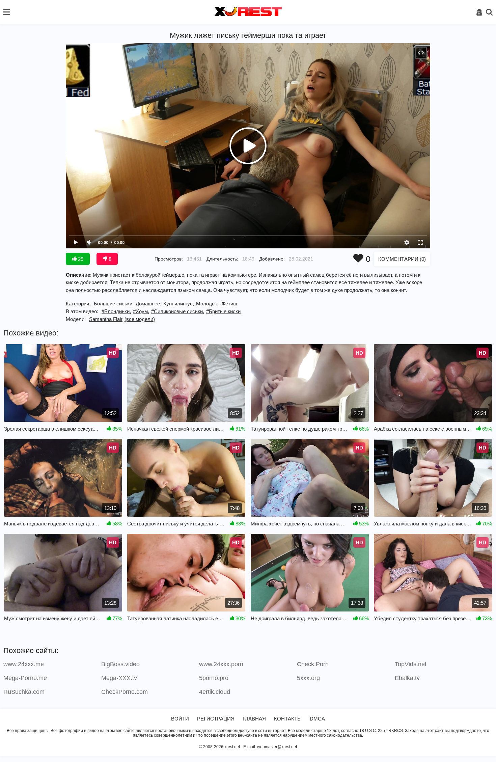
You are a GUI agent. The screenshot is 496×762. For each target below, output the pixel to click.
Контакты (288, 719)
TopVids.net (410, 664)
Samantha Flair (105, 319)
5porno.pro (213, 678)
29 (80, 259)
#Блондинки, (116, 311)
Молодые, (208, 303)
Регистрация (216, 719)
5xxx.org (308, 678)
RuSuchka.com (24, 691)
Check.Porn (313, 664)
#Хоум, (141, 311)
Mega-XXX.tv (119, 678)
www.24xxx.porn (221, 664)
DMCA (317, 719)
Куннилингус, (178, 303)
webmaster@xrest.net (277, 746)
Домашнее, (148, 303)
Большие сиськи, (114, 303)
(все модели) (140, 319)
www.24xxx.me (23, 664)
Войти (180, 719)
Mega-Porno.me (25, 678)
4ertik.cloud (214, 691)
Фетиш (229, 303)
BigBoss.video (120, 664)
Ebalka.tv (407, 678)
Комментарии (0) (402, 259)
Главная (254, 719)
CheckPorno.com (124, 691)
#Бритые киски (223, 311)
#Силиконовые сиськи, (177, 311)
